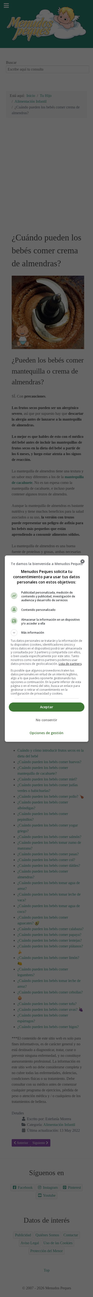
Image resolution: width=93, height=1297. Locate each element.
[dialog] (46, 648)
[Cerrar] (82, 561)
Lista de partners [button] (70, 664)
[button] (47, 632)
